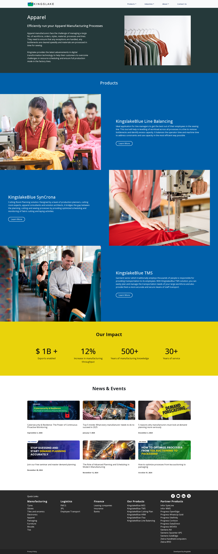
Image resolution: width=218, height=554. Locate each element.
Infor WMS (165, 508)
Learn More (124, 143)
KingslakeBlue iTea (136, 517)
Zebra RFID (165, 541)
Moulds (30, 526)
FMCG (63, 505)
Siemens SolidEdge (169, 535)
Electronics (32, 514)
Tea (29, 529)
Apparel (31, 517)
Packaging (32, 520)
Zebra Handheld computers (173, 538)
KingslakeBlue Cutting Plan (140, 511)
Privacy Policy (32, 551)
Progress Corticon (169, 520)
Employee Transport (70, 511)
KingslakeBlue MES (136, 505)
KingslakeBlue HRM (136, 514)
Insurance (98, 508)
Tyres (30, 505)
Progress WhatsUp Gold (171, 514)
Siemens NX (166, 529)
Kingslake (187, 551)
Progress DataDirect (170, 523)
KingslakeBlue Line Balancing (141, 520)
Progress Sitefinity (169, 517)
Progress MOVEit (168, 526)
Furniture (31, 523)
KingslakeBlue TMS (136, 508)
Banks (97, 511)
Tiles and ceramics (36, 511)
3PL (62, 508)
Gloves (30, 508)
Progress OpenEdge (170, 511)
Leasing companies (103, 505)
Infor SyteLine (167, 505)
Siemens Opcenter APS (171, 532)
